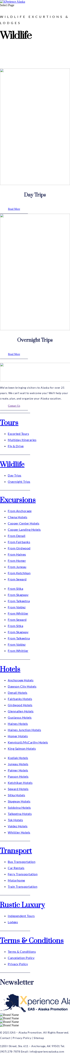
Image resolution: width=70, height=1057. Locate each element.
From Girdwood (19, 548)
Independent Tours (21, 916)
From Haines (17, 554)
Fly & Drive (16, 446)
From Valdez (17, 607)
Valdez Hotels (18, 826)
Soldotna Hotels (19, 807)
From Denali (16, 536)
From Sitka (15, 588)
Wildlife (12, 464)
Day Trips (14, 475)
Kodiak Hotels (18, 758)
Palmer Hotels (18, 770)
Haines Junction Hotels (24, 730)
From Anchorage (20, 511)
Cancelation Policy (21, 958)
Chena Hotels (17, 517)
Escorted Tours (18, 433)
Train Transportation (22, 886)
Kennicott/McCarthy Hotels (28, 742)
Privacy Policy (18, 964)
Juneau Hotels (18, 764)
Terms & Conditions (32, 940)
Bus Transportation (21, 861)
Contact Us (14, 405)
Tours (9, 422)
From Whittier (18, 613)
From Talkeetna (19, 601)
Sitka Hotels (16, 795)
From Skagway (18, 595)
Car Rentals (16, 868)
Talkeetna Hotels (20, 814)
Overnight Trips (19, 481)
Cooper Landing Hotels (24, 529)
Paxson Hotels (18, 776)
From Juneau (17, 567)
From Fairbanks (19, 542)
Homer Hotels (18, 736)
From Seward (17, 579)
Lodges (13, 922)
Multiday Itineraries (22, 440)
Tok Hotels (15, 820)
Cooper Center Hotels (23, 523)
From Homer (17, 560)
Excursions (18, 500)
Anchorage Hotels (20, 680)
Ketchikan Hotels (20, 782)
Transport (16, 850)
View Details (16, 62)
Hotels (10, 669)
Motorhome (16, 880)
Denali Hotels (17, 692)
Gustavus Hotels (20, 717)
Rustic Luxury (22, 905)
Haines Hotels (18, 723)
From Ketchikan (19, 573)
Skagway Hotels (19, 801)
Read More (14, 209)
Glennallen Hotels (21, 711)
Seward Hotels (18, 789)
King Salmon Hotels (22, 748)
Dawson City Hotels (22, 686)
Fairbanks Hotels (20, 699)
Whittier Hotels (19, 832)
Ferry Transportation (23, 874)
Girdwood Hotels (20, 705)
